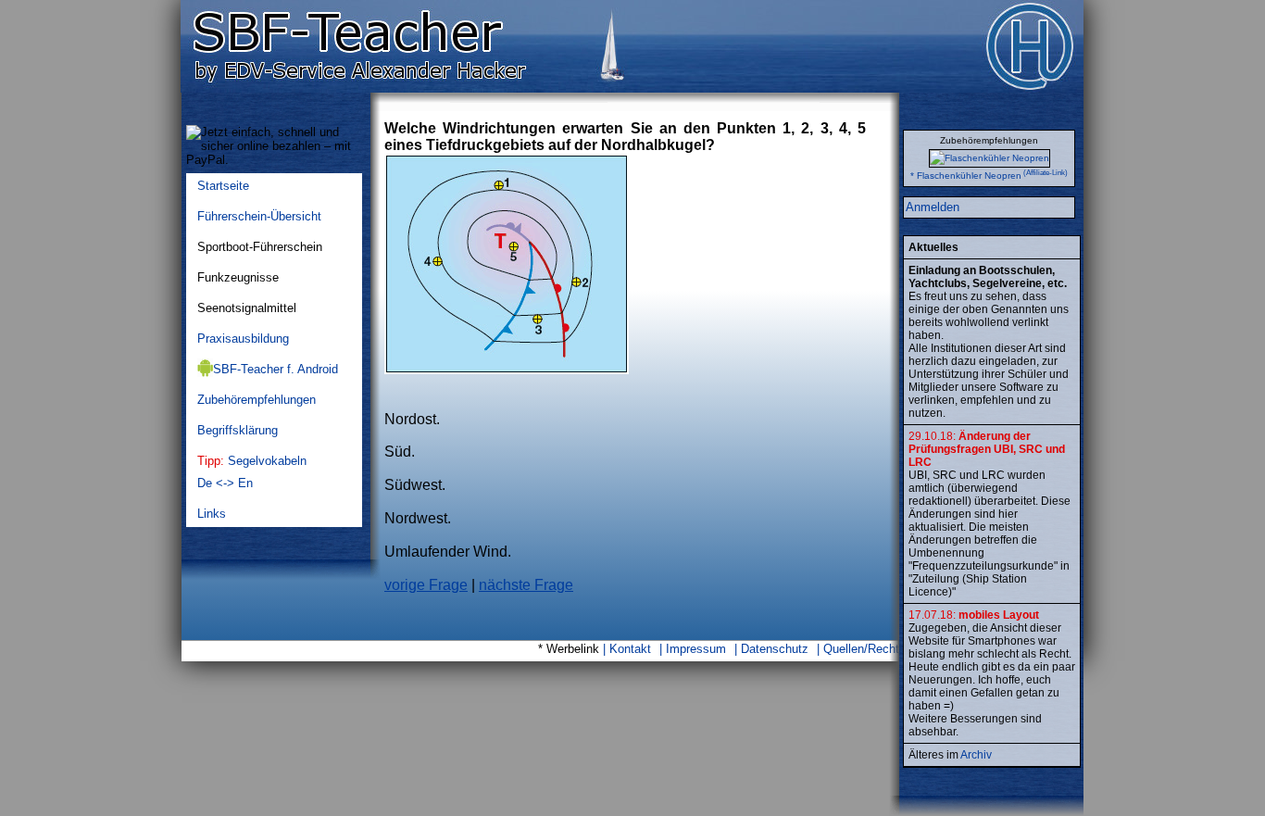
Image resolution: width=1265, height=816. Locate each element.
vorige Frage (426, 585)
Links (211, 514)
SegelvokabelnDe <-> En (252, 472)
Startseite (223, 186)
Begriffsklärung (237, 430)
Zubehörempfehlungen (256, 400)
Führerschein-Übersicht (259, 216)
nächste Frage (526, 585)
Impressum (696, 649)
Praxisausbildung (243, 338)
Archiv (976, 754)
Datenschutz (774, 649)
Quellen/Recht (861, 649)
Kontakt (630, 649)
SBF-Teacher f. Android (275, 369)
